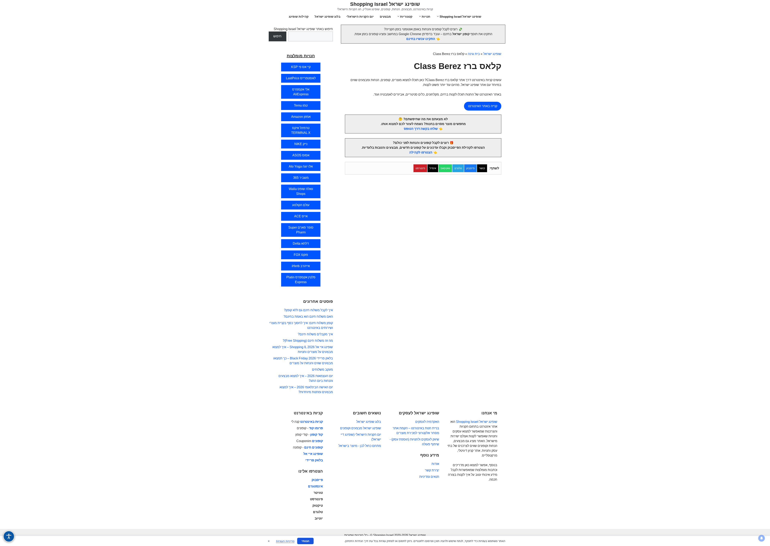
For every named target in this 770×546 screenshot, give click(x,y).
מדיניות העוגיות (285, 541)
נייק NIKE (300, 144)
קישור (482, 168)
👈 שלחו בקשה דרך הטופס (423, 128)
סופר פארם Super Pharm (300, 230)
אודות (435, 464)
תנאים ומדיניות (429, 476)
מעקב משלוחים (322, 369)
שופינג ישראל (492, 54)
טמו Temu (301, 105)
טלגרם (458, 168)
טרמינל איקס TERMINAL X (300, 130)
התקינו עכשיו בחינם (420, 39)
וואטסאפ (445, 168)
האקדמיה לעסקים (427, 421)
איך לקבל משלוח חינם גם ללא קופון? (308, 310)
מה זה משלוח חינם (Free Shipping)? (308, 340)
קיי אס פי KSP (301, 67)
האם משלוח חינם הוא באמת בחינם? (308, 316)
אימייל (433, 168)
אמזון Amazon (301, 116)
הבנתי (305, 541)
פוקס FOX (301, 254)
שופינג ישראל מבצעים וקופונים (360, 428)
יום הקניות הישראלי (360, 16)
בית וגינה (474, 54)
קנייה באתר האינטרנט (482, 106)
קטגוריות (406, 16)
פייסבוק (470, 168)
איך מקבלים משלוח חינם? (315, 334)
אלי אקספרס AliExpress (300, 92)
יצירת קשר (432, 470)
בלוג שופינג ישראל (327, 16)
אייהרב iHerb (301, 266)
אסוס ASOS (300, 155)
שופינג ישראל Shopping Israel (385, 4)
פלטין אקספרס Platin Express (300, 280)
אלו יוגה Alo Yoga (301, 166)
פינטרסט (420, 168)
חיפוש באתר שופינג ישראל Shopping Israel (303, 29)
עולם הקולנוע (300, 205)
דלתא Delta (301, 243)
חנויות (426, 16)
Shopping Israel (467, 421)
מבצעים (385, 16)
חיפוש (277, 36)
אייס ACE (301, 216)
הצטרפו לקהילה (420, 152)
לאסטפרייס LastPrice (301, 78)
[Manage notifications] (761, 538)
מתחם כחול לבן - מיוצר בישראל (359, 445)
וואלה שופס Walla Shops (301, 191)
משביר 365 (301, 177)
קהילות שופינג (299, 16)
